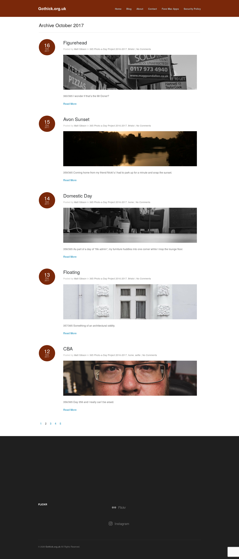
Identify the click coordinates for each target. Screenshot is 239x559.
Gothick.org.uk (52, 8)
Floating (71, 272)
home (131, 202)
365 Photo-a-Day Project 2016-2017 (108, 49)
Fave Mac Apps (170, 8)
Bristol (131, 49)
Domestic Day (77, 195)
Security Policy (192, 8)
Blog (129, 8)
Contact (152, 8)
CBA (68, 348)
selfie (137, 355)
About (139, 8)
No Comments (143, 49)
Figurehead (75, 42)
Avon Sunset (76, 119)
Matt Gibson (80, 49)
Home (118, 8)
